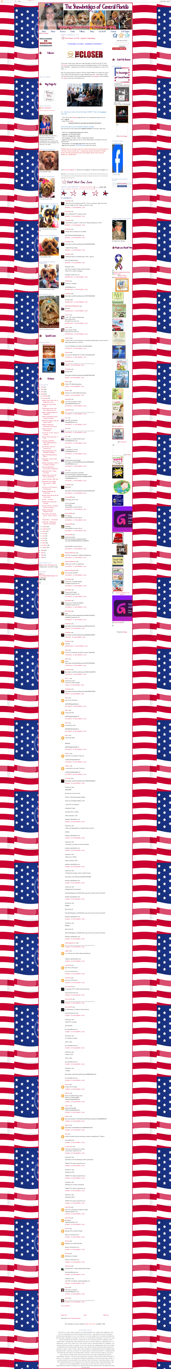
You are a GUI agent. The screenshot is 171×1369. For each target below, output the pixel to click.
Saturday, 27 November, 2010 (75, 406)
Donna (66, 1287)
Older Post (106, 1315)
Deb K (66, 698)
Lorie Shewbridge (46, 107)
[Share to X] (103, 187)
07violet (67, 1228)
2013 (42, 387)
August (44, 531)
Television (75, 188)
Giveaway (68, 188)
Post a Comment (65, 1306)
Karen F (67, 315)
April (43, 540)
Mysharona (68, 641)
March (44, 543)
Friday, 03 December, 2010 (74, 685)
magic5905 (68, 399)
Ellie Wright (68, 579)
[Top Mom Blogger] (122, 136)
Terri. (66, 418)
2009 (42, 550)
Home (85, 1315)
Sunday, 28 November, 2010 (75, 628)
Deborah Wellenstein (70, 552)
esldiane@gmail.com (70, 943)
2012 (42, 389)
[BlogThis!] (102, 187)
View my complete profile (47, 110)
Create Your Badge (116, 174)
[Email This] (100, 187)
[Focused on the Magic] (122, 387)
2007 (42, 552)
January (44, 547)
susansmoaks (68, 1146)
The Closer (64, 65)
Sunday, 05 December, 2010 (75, 783)
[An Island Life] (122, 442)
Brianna (67, 381)
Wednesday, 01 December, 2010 (76, 646)
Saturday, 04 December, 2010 (75, 706)
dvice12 (67, 1084)
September (45, 529)
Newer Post (64, 1315)
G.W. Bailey (64, 78)
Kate (66, 1134)
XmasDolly (68, 201)
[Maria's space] (117, 303)
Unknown (67, 338)
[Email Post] (94, 187)
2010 (42, 394)
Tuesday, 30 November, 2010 (75, 637)
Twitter (71, 121)
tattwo (66, 650)
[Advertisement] (71, 1310)
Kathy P (67, 1093)
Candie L (67, 753)
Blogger (125, 632)
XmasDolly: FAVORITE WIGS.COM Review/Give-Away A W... (49, 442)
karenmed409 (68, 497)
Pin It (97, 187)
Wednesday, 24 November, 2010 (76, 277)
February (44, 545)
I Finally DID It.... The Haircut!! (50, 519)
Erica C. (67, 678)
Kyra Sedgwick (95, 76)
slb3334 (67, 281)
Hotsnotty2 (68, 1266)
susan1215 (68, 965)
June (43, 536)
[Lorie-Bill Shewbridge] (117, 172)
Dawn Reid (68, 1207)
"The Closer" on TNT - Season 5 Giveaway (80, 38)
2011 (42, 391)
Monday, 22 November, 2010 (75, 207)
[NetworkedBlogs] (122, 183)
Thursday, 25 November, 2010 (75, 348)
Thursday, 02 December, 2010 (75, 655)
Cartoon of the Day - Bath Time (50, 479)
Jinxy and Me (68, 986)
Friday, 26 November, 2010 (74, 365)
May (43, 538)
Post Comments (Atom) (74, 1318)
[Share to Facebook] (105, 187)
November (45, 398)
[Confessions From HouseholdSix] (117, 591)
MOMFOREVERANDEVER (72, 306)
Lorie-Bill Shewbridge (116, 143)
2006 (42, 555)
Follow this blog (122, 186)
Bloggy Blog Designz (90, 1324)
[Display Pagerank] (42, 579)
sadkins (67, 951)
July (43, 533)
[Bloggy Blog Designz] (49, 101)
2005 (42, 557)
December (45, 396)
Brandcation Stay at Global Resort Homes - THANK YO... (49, 483)
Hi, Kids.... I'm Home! (47, 499)
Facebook (74, 117)
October (44, 526)
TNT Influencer (90, 188)
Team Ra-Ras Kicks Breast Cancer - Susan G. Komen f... (49, 515)
